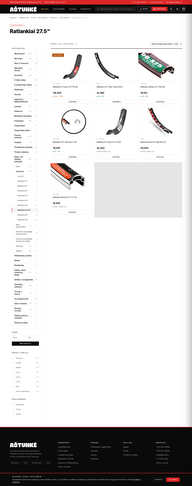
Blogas (73, 9)
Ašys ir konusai (64, 467)
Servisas (160, 9)
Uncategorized (64, 447)
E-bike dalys (63, 451)
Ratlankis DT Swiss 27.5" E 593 (109, 142)
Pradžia (13, 18)
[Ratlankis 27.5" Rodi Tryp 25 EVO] (116, 66)
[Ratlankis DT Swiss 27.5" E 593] (116, 121)
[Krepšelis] (183, 9)
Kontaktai (86, 9)
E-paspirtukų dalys (65, 455)
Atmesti (158, 480)
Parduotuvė (24, 18)
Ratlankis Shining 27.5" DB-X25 (152, 87)
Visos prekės (59, 9)
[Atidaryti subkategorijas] (36, 54)
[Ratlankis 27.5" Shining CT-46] (72, 121)
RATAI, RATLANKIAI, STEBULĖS (44, 18)
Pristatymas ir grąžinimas (101, 447)
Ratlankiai (64, 18)
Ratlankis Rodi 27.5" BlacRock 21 (153, 142)
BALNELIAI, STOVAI (65, 459)
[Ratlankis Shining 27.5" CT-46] (72, 176)
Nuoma (145, 9)
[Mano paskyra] (177, 9)
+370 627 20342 (156, 2)
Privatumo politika (130, 455)
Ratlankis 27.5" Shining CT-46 (65, 142)
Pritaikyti (25, 344)
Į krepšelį (72, 102)
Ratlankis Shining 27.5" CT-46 (65, 197)
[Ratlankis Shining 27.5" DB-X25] (160, 66)
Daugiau (116, 157)
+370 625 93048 (139, 2)
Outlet (45, 9)
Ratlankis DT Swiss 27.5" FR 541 (65, 87)
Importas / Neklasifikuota (68, 463)
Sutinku (173, 480)
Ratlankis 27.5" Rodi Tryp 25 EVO (110, 87)
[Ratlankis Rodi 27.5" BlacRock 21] (160, 121)
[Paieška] (171, 9)
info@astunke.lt (174, 2)
